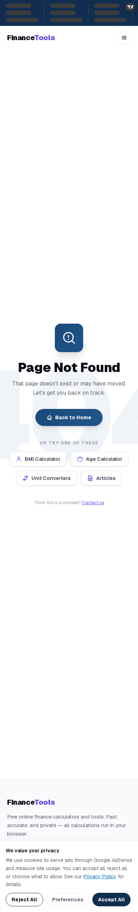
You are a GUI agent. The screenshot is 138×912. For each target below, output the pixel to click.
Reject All (24, 899)
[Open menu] (124, 37)
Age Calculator (104, 459)
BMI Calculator (43, 459)
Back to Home (73, 417)
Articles (106, 478)
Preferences (68, 899)
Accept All (111, 899)
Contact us (93, 503)
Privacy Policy (100, 876)
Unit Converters (51, 478)
